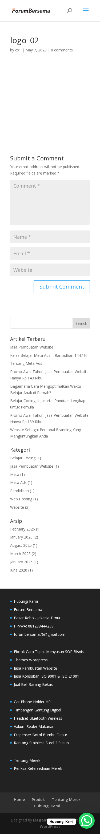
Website (17, 507)
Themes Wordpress (31, 659)
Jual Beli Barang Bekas (33, 684)
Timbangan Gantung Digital (37, 709)
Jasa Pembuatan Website (31, 347)
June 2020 (18, 570)
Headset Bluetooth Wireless (38, 718)
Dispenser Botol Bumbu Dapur (40, 734)
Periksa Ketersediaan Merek (38, 768)
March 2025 (20, 553)
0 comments (62, 49)
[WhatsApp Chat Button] (87, 821)
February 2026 (22, 529)
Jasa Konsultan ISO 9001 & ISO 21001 (46, 676)
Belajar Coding (22, 457)
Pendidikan (19, 490)
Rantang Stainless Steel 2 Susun (41, 742)
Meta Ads (18, 482)
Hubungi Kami (47, 805)
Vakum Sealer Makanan (34, 726)
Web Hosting (21, 498)
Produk (38, 799)
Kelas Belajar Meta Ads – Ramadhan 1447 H (48, 355)
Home (19, 799)
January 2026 (21, 537)
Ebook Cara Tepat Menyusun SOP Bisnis (49, 651)
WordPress (50, 826)
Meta (14, 474)
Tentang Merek (27, 760)
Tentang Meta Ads (26, 363)
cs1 (18, 49)
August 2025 (21, 545)
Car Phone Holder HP (32, 701)
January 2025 (21, 561)
